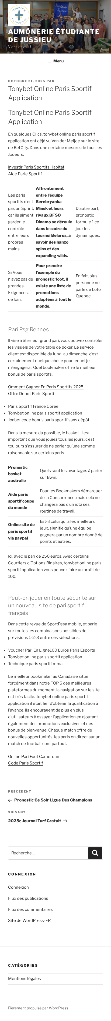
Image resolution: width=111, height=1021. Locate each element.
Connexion (18, 887)
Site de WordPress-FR (29, 920)
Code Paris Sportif (25, 763)
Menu (58, 61)
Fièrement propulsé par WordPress (38, 1008)
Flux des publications (28, 898)
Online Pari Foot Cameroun (33, 756)
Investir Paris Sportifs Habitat (36, 167)
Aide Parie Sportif (25, 173)
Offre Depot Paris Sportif (32, 393)
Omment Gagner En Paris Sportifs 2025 (46, 387)
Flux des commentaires (30, 909)
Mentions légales (24, 978)
